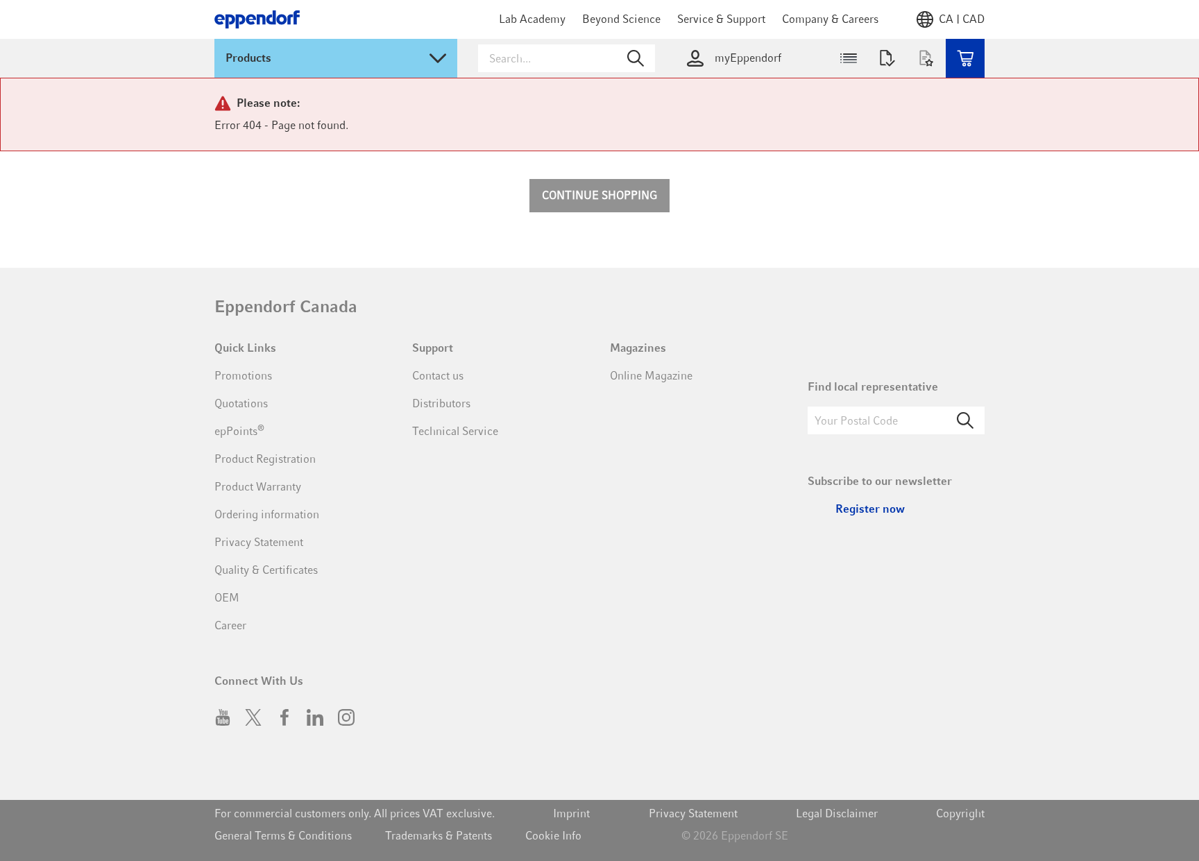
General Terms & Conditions (283, 835)
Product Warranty (257, 486)
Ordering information (266, 514)
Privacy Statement (258, 542)
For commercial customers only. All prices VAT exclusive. (354, 813)
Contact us (438, 375)
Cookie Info (553, 835)
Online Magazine (651, 375)
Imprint (571, 813)
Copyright (960, 813)
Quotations (241, 403)
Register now (870, 508)
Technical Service (455, 431)
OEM (226, 597)
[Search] (965, 420)
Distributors (441, 403)
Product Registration (265, 459)
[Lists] (926, 58)
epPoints (239, 430)
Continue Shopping (599, 195)
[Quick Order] (848, 58)
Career (230, 625)
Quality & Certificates (266, 570)
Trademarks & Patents (438, 835)
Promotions (243, 375)
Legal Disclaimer (837, 813)
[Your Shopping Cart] (965, 58)
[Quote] (887, 58)
